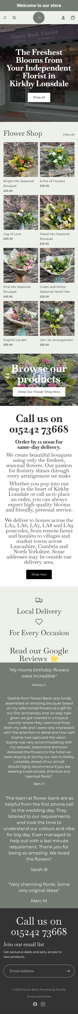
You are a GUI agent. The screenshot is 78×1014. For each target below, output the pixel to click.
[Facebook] (35, 1004)
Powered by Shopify (53, 989)
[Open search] (14, 17)
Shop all (39, 97)
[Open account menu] (63, 17)
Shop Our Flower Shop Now (39, 392)
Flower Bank (30, 989)
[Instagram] (43, 1004)
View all (69, 134)
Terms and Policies (39, 996)
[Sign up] (68, 971)
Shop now (39, 574)
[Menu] (5, 18)
